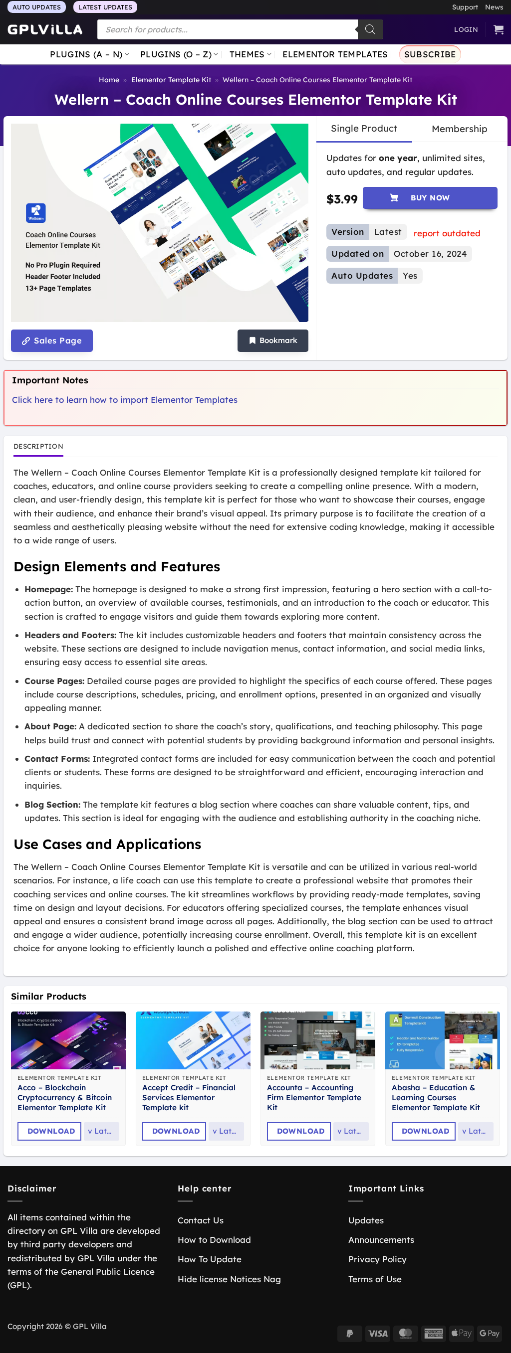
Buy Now (430, 197)
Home (109, 79)
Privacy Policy (377, 1259)
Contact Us (201, 1220)
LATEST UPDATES (105, 7)
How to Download (214, 1239)
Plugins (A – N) (86, 54)
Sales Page (56, 340)
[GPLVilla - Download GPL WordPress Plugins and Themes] (44, 29)
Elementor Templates (335, 54)
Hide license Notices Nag (229, 1279)
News (494, 6)
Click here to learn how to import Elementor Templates (125, 399)
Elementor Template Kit (171, 79)
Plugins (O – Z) (176, 54)
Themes (247, 54)
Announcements (381, 1239)
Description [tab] (38, 446)
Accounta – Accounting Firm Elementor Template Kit (314, 1097)
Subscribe (430, 54)
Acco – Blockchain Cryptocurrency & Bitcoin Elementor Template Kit (64, 1097)
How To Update (210, 1259)
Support (465, 6)
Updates (366, 1220)
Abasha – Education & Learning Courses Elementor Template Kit (436, 1097)
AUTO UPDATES (36, 7)
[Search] (370, 29)
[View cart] (499, 29)
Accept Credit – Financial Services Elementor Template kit (189, 1097)
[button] (273, 341)
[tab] (364, 128)
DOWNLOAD (51, 1131)
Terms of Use (375, 1279)
